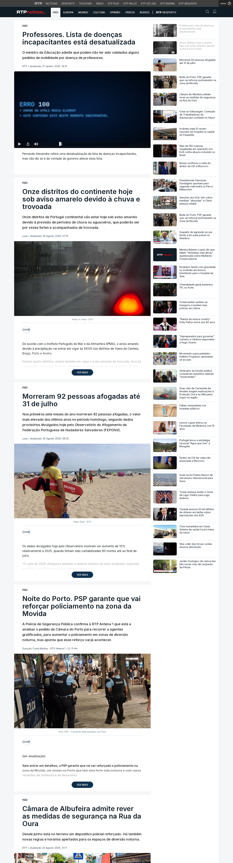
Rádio (100, 3)
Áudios (144, 12)
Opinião (115, 12)
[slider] (94, 145)
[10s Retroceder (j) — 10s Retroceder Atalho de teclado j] (28, 144)
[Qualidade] (137, 144)
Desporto (68, 3)
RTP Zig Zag (148, 3)
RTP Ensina (167, 3)
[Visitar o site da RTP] (38, 3)
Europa (68, 12)
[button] (208, 12)
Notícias (51, 3)
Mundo (83, 12)
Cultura (99, 12)
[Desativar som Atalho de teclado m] (36, 144)
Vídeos (130, 12)
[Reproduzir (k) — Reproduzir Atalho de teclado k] (20, 144)
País (55, 12)
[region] (82, 109)
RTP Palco (130, 3)
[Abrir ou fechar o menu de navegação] (213, 12)
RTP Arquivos (188, 3)
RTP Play (113, 3)
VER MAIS (82, 372)
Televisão (85, 3)
